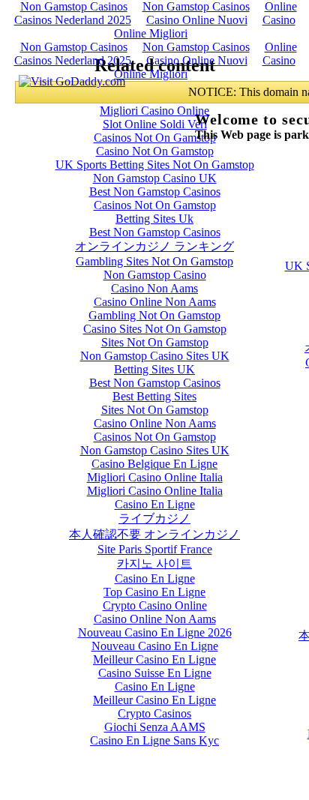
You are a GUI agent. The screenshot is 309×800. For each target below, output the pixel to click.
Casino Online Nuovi (197, 19)
